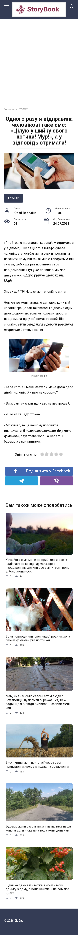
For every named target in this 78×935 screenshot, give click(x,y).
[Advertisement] (39, 60)
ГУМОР (13, 198)
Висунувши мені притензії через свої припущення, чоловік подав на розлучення (37, 764)
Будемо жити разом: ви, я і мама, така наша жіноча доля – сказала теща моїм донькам (38, 828)
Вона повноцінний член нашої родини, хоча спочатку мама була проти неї (38, 638)
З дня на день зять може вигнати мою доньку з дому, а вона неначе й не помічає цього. (37, 889)
